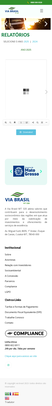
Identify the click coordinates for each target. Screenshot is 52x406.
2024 (34, 41)
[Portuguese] (7, 393)
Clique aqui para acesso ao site (21, 356)
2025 (26, 41)
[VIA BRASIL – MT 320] (12, 10)
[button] (6, 24)
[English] (7, 398)
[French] (12, 393)
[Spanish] (16, 393)
